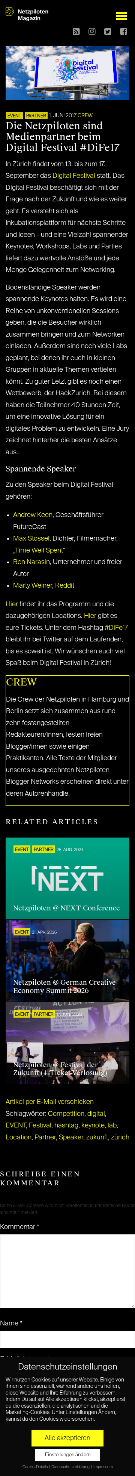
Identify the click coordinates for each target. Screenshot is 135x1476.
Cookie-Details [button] (35, 1467)
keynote (93, 1125)
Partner (45, 1137)
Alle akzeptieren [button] (67, 1438)
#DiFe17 (116, 628)
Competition (66, 1114)
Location (19, 1137)
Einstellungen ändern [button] (67, 1454)
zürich (120, 1137)
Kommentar (19, 1227)
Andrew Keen (32, 515)
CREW (85, 115)
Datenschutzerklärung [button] (70, 1467)
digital (96, 1114)
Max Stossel (31, 538)
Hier (12, 604)
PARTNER (36, 116)
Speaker (71, 1137)
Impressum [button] (103, 1467)
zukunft (97, 1137)
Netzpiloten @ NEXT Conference (66, 908)
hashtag (66, 1125)
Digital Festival (73, 176)
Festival (40, 1125)
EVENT (14, 116)
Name (11, 1323)
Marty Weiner (32, 585)
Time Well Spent (39, 550)
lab (112, 1125)
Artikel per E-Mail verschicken (50, 1102)
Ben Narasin (31, 562)
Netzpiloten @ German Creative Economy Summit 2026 (64, 986)
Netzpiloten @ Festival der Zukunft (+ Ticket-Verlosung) (60, 1069)
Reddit (64, 585)
